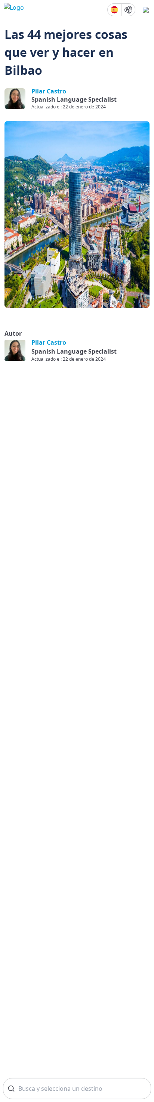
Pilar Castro (48, 91)
